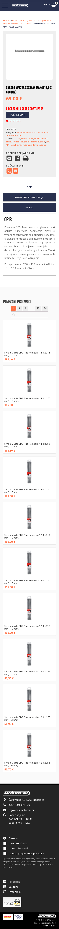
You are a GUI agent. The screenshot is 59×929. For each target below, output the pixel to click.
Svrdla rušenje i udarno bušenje (31, 145)
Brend (29, 207)
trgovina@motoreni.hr (21, 810)
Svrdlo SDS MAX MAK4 (22, 23)
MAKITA (17, 138)
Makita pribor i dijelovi (22, 20)
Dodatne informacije (29, 197)
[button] (49, 6)
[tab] (29, 187)
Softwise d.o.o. (49, 925)
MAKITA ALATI (27, 138)
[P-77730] (29, 70)
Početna (7, 20)
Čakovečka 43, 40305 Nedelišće (26, 799)
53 (38, 308)
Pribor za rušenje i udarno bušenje (29, 141)
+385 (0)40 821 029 (19, 805)
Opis (29, 186)
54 (45, 308)
